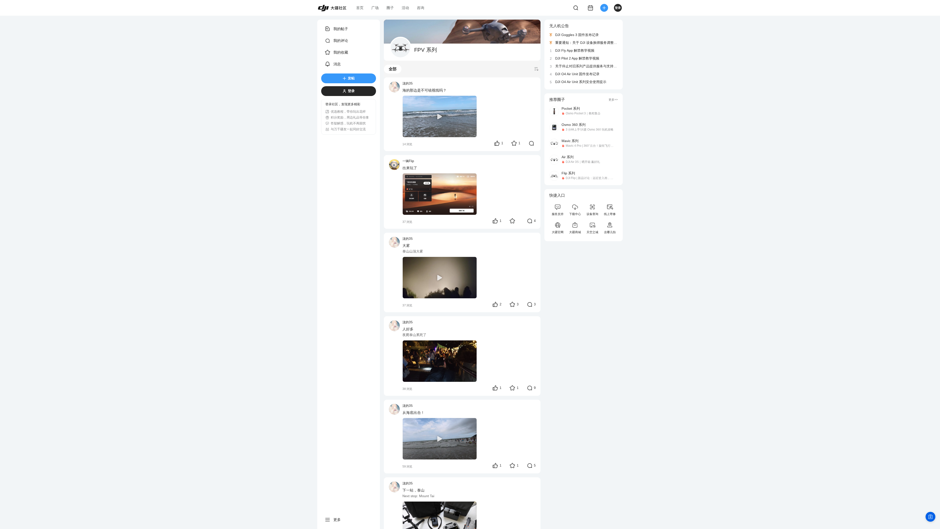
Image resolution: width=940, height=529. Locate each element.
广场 (375, 8)
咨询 (420, 8)
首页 (360, 8)
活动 (405, 8)
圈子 (390, 8)
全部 (393, 69)
